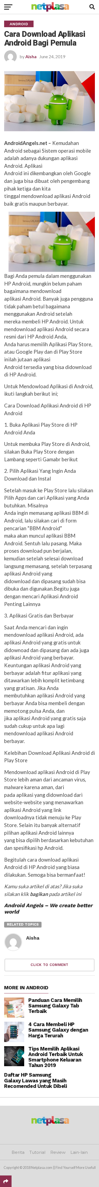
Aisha (31, 56)
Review (57, 1152)
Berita (18, 1152)
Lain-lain (79, 1152)
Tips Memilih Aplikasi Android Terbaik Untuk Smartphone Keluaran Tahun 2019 (55, 1057)
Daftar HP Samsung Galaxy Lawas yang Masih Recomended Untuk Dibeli (35, 1080)
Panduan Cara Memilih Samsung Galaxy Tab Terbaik (55, 1005)
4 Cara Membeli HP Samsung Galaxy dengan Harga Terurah (58, 1029)
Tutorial (37, 1152)
